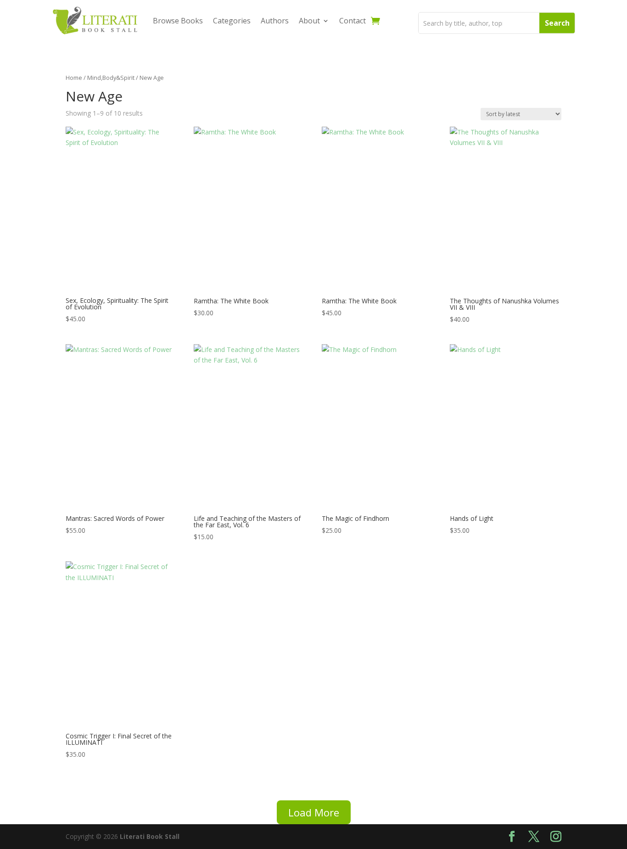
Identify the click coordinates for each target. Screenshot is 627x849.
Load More (313, 812)
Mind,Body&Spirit (110, 77)
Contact (352, 21)
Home (74, 77)
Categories (232, 21)
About (309, 21)
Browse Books (178, 21)
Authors (275, 21)
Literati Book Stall (149, 836)
